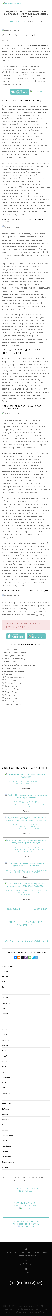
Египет (4, 1024)
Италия (5, 1045)
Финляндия (6, 1125)
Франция (5, 1130)
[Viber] (26, 957)
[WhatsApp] (29, 957)
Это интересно (8, 1162)
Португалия (6, 1093)
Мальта (5, 1082)
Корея (4, 1061)
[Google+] (39, 1283)
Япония (5, 1167)
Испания (5, 1040)
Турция (5, 1114)
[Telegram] (36, 957)
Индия (4, 1035)
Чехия (4, 1141)
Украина (5, 1119)
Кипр (4, 1050)
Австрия (5, 976)
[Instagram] (19, 1283)
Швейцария (7, 1146)
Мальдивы (6, 1077)
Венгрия (5, 997)
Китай (4, 1056)
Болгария (5, 992)
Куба (4, 1072)
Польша (5, 1088)
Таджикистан (7, 1103)
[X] (22, 957)
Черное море (7, 1135)
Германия (6, 1003)
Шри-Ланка (6, 1157)
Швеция (5, 1151)
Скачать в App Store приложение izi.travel (26, 1204)
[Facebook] (12, 1283)
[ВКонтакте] (15, 957)
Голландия (6, 1008)
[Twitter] (32, 1283)
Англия (4, 982)
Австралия (6, 971)
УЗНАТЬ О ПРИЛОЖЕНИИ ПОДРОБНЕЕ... (26, 1189)
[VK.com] (26, 1283)
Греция (5, 1013)
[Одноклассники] (18, 957)
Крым (4, 1066)
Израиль (5, 1029)
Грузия (4, 1019)
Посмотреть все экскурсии (26, 940)
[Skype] (33, 957)
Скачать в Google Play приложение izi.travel (26, 1222)
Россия (4, 1098)
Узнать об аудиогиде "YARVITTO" (26, 923)
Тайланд (5, 1109)
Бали (4, 987)
